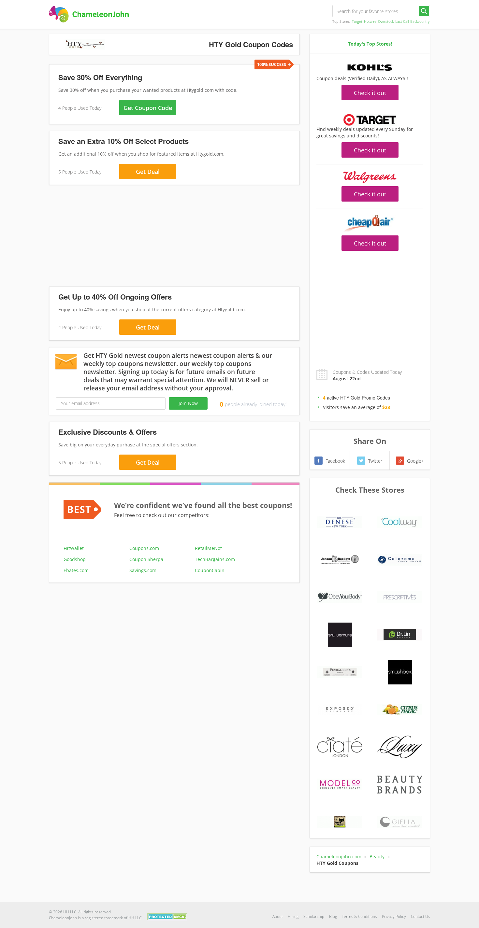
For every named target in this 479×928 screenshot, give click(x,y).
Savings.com (142, 570)
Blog (333, 916)
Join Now (188, 403)
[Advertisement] (174, 237)
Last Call (402, 21)
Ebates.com (76, 570)
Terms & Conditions (359, 916)
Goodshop (75, 559)
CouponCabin (210, 570)
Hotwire (370, 21)
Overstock (386, 21)
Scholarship (313, 916)
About (277, 916)
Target (357, 21)
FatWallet (74, 548)
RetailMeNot (208, 548)
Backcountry (419, 21)
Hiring (293, 916)
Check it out (370, 93)
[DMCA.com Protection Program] (167, 916)
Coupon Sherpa (146, 559)
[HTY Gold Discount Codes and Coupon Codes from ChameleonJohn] (89, 14)
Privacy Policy (394, 916)
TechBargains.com (215, 559)
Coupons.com (144, 548)
